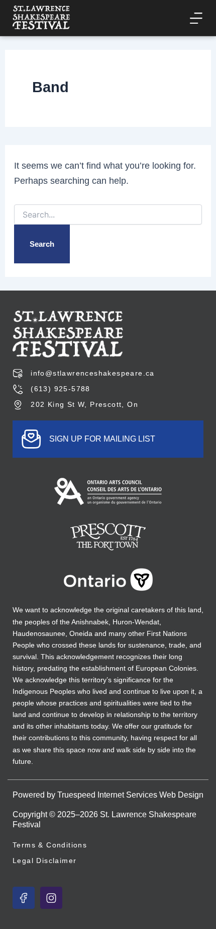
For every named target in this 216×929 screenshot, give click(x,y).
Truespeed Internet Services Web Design (130, 795)
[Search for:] (108, 215)
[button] (195, 18)
